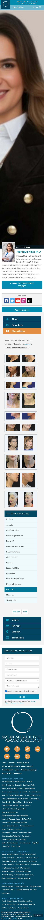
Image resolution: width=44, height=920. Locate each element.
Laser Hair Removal (8, 819)
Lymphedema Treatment (10, 868)
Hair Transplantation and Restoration (15, 816)
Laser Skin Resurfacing (24, 819)
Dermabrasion (7, 802)
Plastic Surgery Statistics (26, 904)
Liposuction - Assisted (19, 822)
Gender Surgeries (8, 864)
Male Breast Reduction (15, 578)
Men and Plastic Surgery (10, 826)
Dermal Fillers (17, 802)
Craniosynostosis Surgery (28, 861)
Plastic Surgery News (9, 901)
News (17, 770)
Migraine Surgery (8, 871)
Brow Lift (5, 795)
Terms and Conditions (17, 703)
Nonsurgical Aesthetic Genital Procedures (17, 833)
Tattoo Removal (24, 843)
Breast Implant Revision (10, 792)
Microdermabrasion (27, 826)
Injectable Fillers (12, 568)
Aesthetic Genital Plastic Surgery (13, 781)
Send (22, 697)
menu (27, 344)
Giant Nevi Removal (22, 864)
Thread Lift (6, 846)
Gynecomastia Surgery (10, 812)
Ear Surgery (28, 802)
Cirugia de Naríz (35, 886)
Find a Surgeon (18, 7)
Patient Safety (7, 770)
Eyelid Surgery (11, 557)
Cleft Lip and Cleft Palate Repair (27, 858)
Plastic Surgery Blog (25, 901)
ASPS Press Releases (9, 908)
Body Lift (18, 785)
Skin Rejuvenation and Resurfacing (14, 839)
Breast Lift (10, 541)
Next (25, 611)
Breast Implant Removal (27, 788)
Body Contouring (8, 785)
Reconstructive (23, 763)
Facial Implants (25, 805)
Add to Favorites (22, 310)
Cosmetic (11, 763)
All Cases (9, 519)
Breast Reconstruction (15, 546)
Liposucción (6, 893)
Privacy (6, 918)
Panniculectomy (7, 875)
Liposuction (10, 573)
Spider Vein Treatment (10, 843)
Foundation (17, 773)
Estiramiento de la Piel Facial (27, 889)
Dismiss (38, 915)
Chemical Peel (23, 798)
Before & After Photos (11, 766)
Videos (15, 620)
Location (16, 631)
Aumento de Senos (22, 886)
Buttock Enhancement (33, 795)
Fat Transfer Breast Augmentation (14, 809)
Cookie (14, 918)
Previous (16, 611)
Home (4, 763)
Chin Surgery (34, 798)
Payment (16, 625)
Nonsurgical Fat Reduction (11, 836)
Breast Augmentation (14, 535)
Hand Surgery (36, 864)
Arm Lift (9, 525)
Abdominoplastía (8, 886)
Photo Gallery (18, 331)
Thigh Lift (35, 843)
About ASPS (6, 773)
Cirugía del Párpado (8, 889)
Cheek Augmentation (9, 798)
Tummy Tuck (11, 600)
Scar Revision (19, 875)
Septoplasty (29, 875)
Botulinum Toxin (12, 530)
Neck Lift (10, 589)
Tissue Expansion (24, 878)
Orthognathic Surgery (23, 871)
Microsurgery (25, 868)
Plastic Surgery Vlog (9, 904)
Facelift (9, 562)
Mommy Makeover (13, 584)
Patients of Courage (29, 770)
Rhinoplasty (10, 595)
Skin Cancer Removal (9, 878)
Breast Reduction (13, 552)
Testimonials (18, 637)
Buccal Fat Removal (16, 795)
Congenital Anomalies (9, 861)
